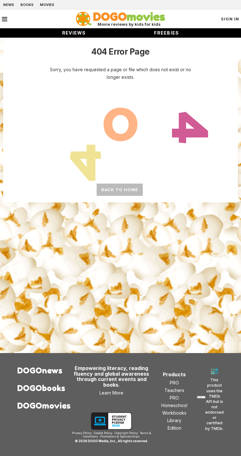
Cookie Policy (103, 433)
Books (27, 5)
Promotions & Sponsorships (119, 436)
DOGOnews (39, 370)
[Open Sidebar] (4, 19)
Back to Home (119, 189)
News (8, 5)
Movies (47, 5)
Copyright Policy (126, 433)
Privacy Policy (82, 433)
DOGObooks (39, 388)
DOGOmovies (39, 405)
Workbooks (174, 413)
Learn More (111, 392)
